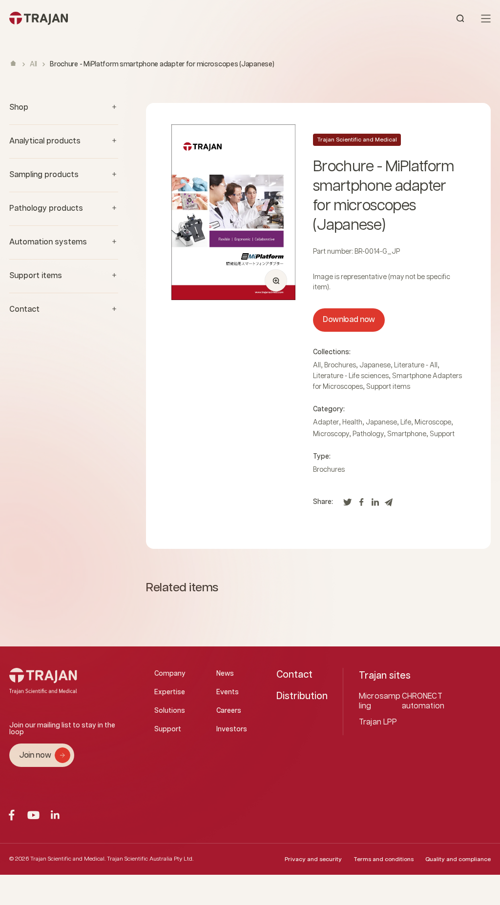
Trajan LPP (378, 722)
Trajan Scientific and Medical (357, 140)
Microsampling (379, 701)
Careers (228, 710)
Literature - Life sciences (351, 376)
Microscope (433, 422)
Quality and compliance (458, 859)
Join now (35, 755)
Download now (349, 320)
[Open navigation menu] (486, 18)
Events (227, 692)
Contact (294, 675)
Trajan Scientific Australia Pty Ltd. (150, 859)
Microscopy (331, 434)
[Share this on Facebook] (361, 505)
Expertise (169, 692)
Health (352, 422)
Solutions (169, 710)
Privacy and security (313, 859)
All (33, 64)
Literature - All (416, 365)
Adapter (326, 422)
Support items (388, 386)
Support (442, 434)
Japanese (375, 365)
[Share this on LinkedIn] (375, 505)
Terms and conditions (384, 859)
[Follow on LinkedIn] (55, 815)
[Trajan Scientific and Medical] (129, 18)
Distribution (302, 696)
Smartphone (406, 434)
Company (170, 673)
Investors (231, 729)
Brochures (340, 365)
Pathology (368, 434)
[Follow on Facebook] (11, 815)
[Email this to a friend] (389, 505)
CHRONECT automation (423, 701)
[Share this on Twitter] (348, 505)
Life (405, 422)
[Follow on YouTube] (33, 815)
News (225, 673)
